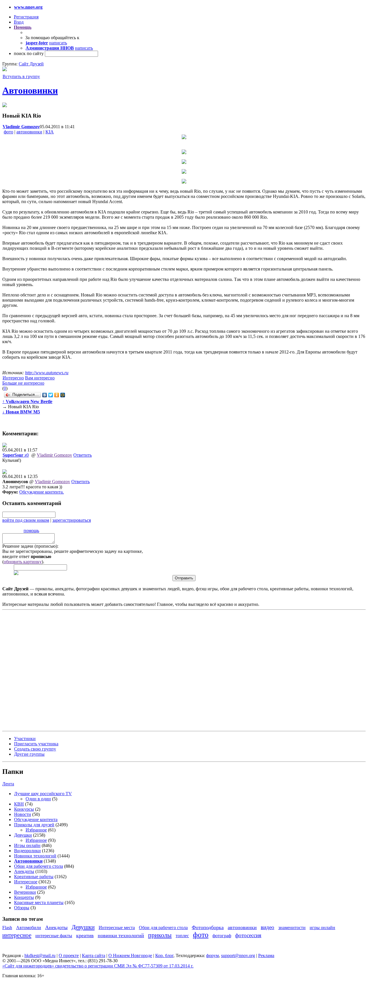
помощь (31, 530)
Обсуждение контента (41, 491)
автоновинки (29, 131)
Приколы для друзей (34, 824)
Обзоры (21, 907)
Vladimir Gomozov (54, 455)
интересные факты (53, 935)
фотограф (221, 935)
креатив (85, 935)
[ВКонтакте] (45, 395)
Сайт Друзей (31, 63)
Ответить (82, 455)
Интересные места (117, 927)
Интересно (13, 377)
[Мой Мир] (63, 395)
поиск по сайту (29, 53)
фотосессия (248, 935)
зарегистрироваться (71, 520)
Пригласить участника (36, 743)
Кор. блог (164, 955)
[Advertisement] (36, 669)
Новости (22, 814)
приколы (160, 935)
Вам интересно (40, 377)
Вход (19, 22)
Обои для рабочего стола (38, 866)
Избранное (36, 829)
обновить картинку (23, 561)
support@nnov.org (238, 955)
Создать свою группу (35, 748)
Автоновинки (30, 90)
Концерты (24, 897)
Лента (8, 783)
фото (8, 131)
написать (58, 42)
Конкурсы (24, 809)
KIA (49, 131)
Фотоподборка (208, 927)
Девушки (23, 835)
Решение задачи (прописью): (30, 546)
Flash (7, 927)
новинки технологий (121, 935)
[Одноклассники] (57, 395)
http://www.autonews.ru (46, 372)
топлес (182, 935)
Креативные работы (33, 876)
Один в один (38, 798)
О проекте (69, 955)
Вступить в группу (21, 76)
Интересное (25, 881)
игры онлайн (322, 927)
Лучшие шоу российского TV (43, 793)
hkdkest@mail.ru (39, 955)
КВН (19, 803)
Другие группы (29, 754)
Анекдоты (24, 871)
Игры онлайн (27, 845)
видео (267, 927)
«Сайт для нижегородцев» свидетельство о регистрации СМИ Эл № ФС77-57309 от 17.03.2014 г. (97, 965)
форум (212, 955)
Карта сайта (93, 955)
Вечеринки (25, 892)
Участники (25, 738)
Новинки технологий (35, 855)
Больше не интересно (23, 383)
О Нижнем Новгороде (130, 955)
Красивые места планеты (39, 902)
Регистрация (26, 16)
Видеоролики (27, 850)
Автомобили (28, 927)
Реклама (266, 955)
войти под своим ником (25, 520)
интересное (16, 935)
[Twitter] (51, 395)
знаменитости (292, 927)
